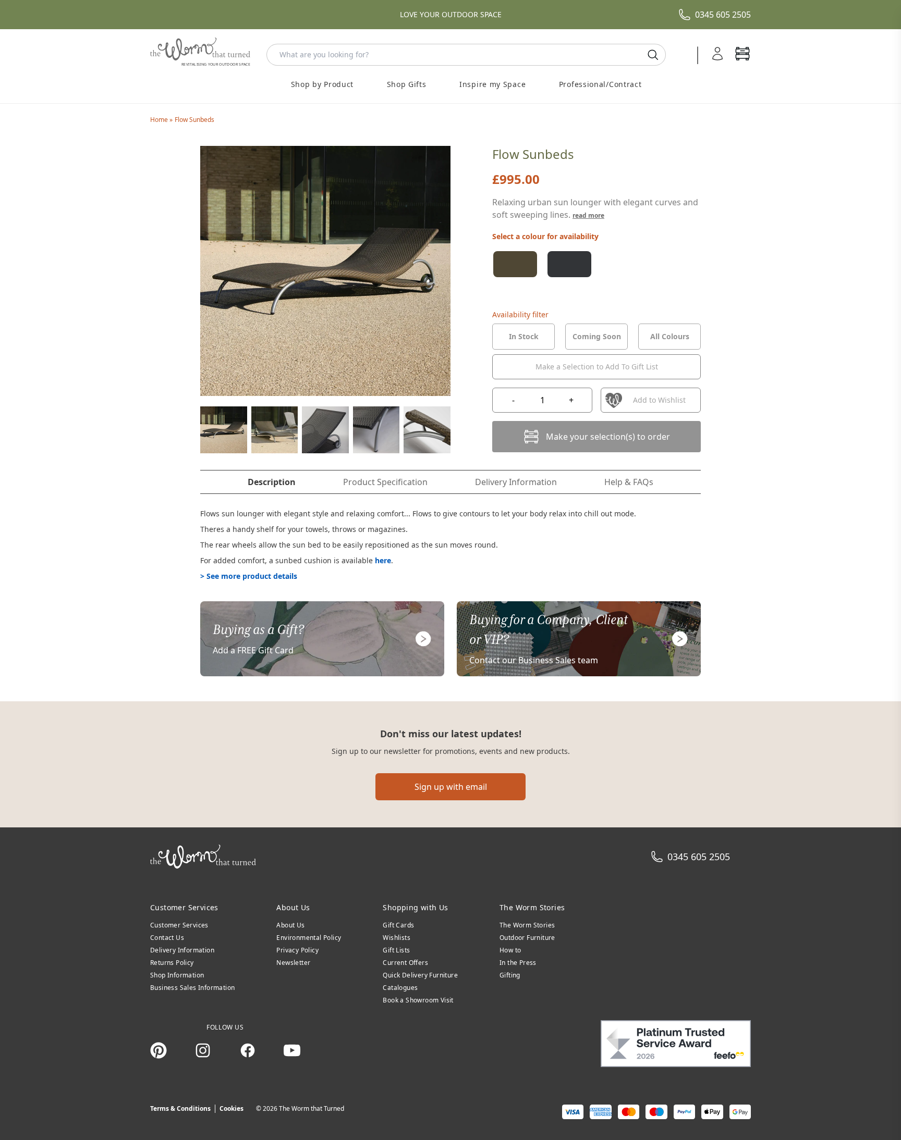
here (383, 560)
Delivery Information (182, 950)
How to (510, 950)
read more (588, 215)
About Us (290, 925)
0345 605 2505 (723, 14)
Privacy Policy (297, 950)
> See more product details (248, 576)
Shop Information (177, 975)
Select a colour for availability (545, 236)
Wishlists (396, 937)
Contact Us (167, 937)
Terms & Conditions (180, 1108)
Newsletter (293, 962)
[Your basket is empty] (742, 54)
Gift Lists (396, 950)
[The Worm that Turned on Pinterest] (158, 1050)
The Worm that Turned (311, 1108)
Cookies (231, 1108)
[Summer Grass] (515, 264)
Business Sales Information (192, 987)
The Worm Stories (527, 925)
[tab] (523, 336)
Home (159, 119)
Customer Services (179, 925)
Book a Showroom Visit (418, 1000)
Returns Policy (172, 962)
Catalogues (400, 987)
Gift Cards (398, 925)
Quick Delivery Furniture (420, 975)
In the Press (518, 962)
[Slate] (569, 264)
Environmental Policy (308, 937)
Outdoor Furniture (527, 937)
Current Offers (405, 962)
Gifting (510, 975)
